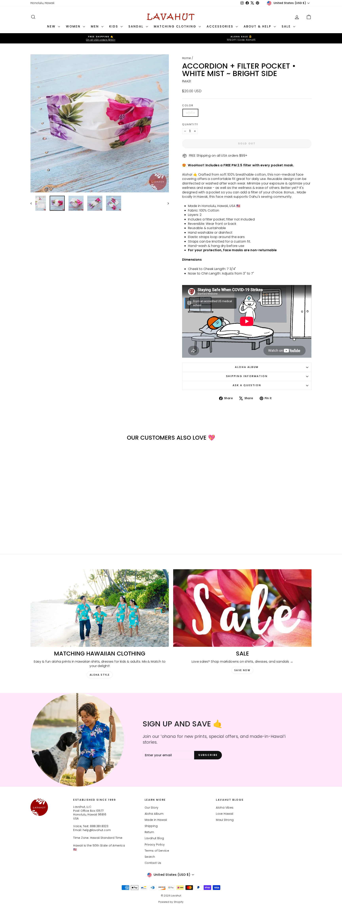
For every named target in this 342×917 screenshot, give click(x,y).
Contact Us (153, 863)
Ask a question (247, 385)
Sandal (136, 26)
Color (188, 105)
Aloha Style (100, 674)
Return (149, 832)
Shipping (151, 826)
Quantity (190, 124)
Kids (114, 26)
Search (150, 857)
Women (74, 26)
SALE (287, 26)
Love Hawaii (224, 814)
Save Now (242, 670)
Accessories (221, 26)
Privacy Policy (155, 844)
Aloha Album (247, 367)
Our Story (152, 808)
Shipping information (247, 376)
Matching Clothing (176, 26)
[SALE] (242, 608)
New (52, 26)
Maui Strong (225, 820)
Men (95, 26)
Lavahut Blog (154, 838)
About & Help (258, 26)
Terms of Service (157, 851)
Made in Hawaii (156, 820)
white (190, 112)
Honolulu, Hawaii (42, 3)
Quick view (64, 513)
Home (186, 58)
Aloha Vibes (224, 808)
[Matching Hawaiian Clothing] (99, 608)
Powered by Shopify (170, 902)
